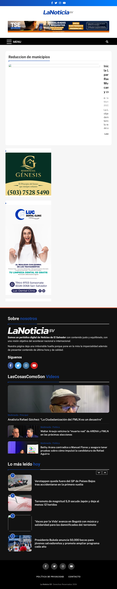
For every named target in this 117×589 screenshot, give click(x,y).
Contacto (74, 577)
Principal (24, 415)
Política (56, 427)
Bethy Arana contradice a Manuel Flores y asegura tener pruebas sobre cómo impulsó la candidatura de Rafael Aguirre (74, 450)
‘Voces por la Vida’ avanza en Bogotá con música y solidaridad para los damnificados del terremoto (67, 523)
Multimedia (13, 415)
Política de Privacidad (50, 577)
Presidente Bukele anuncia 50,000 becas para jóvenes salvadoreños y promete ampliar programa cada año (67, 543)
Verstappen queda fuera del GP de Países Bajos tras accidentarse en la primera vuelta (65, 482)
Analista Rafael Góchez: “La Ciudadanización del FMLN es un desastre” (55, 419)
